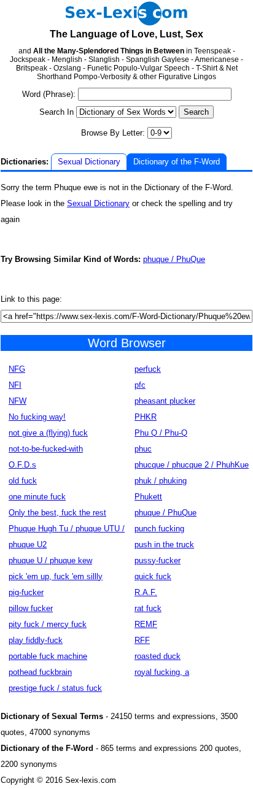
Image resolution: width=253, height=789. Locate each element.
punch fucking (159, 528)
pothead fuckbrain (40, 672)
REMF (145, 624)
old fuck (23, 480)
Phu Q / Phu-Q (160, 432)
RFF (142, 640)
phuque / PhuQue (174, 259)
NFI (15, 385)
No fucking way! (37, 416)
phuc (143, 448)
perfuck (147, 369)
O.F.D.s (22, 464)
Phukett (148, 496)
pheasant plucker (164, 401)
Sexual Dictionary (89, 161)
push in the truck (164, 544)
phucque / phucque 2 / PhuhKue (191, 464)
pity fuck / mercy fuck (48, 624)
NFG (17, 369)
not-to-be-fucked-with (46, 448)
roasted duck (157, 656)
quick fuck (152, 576)
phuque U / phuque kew (50, 560)
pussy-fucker (157, 560)
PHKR (145, 416)
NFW (17, 401)
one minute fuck (37, 496)
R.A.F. (145, 592)
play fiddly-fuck (36, 640)
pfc (140, 385)
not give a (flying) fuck (48, 432)
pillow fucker (31, 608)
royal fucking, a (161, 672)
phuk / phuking (160, 480)
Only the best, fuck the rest (57, 512)
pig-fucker (26, 592)
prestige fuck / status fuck (55, 688)
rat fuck (148, 608)
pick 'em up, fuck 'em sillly (56, 576)
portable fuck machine (48, 656)
